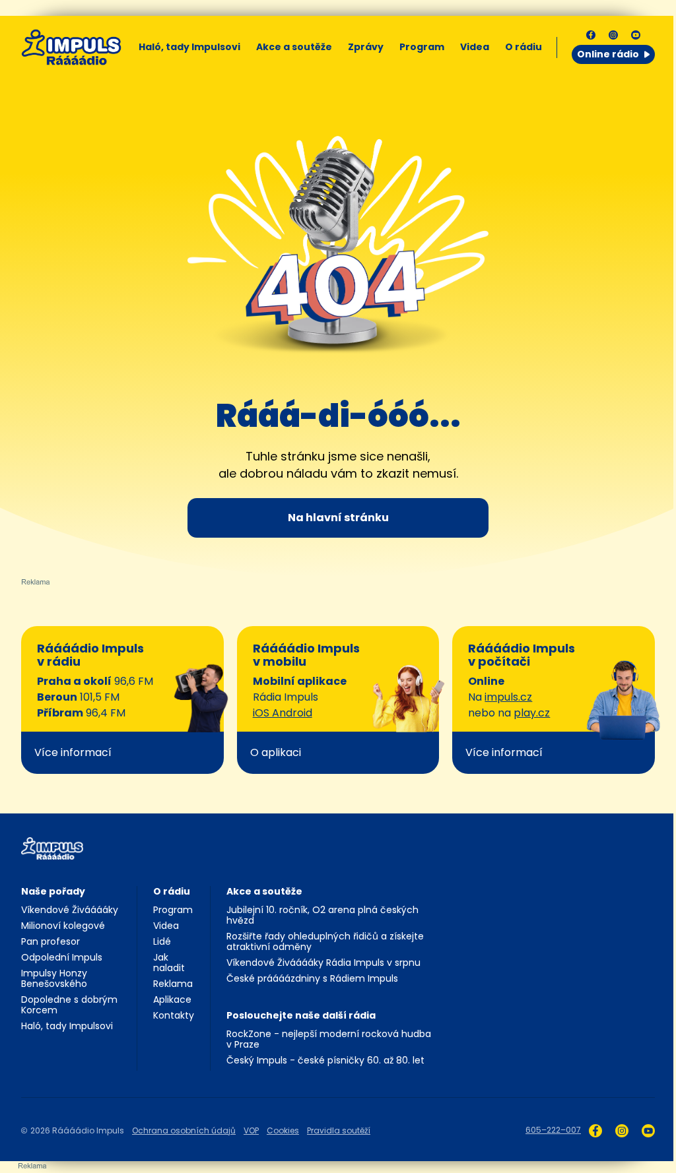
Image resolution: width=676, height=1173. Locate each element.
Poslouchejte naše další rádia (301, 1015)
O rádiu (171, 891)
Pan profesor (50, 941)
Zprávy (366, 46)
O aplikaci (275, 752)
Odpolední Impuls (61, 957)
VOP (251, 1130)
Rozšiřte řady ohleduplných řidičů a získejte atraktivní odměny (325, 941)
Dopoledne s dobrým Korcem (69, 1004)
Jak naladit (169, 962)
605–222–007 (553, 1129)
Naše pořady (53, 891)
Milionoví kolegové (63, 925)
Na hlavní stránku (338, 517)
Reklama (173, 983)
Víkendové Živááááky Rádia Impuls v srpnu (323, 962)
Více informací (73, 752)
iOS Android (282, 712)
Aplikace (172, 999)
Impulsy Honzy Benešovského (54, 978)
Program (421, 46)
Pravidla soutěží (338, 1130)
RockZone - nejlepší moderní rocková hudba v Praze (328, 1039)
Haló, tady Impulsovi (189, 46)
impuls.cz (508, 697)
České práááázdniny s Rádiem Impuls (312, 978)
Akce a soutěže (294, 46)
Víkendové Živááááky (69, 909)
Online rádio (608, 54)
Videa (474, 46)
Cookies (283, 1130)
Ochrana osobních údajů (184, 1130)
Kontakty (173, 1015)
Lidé (162, 941)
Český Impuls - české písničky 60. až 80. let (325, 1060)
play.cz (532, 712)
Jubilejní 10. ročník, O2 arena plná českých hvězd (322, 915)
